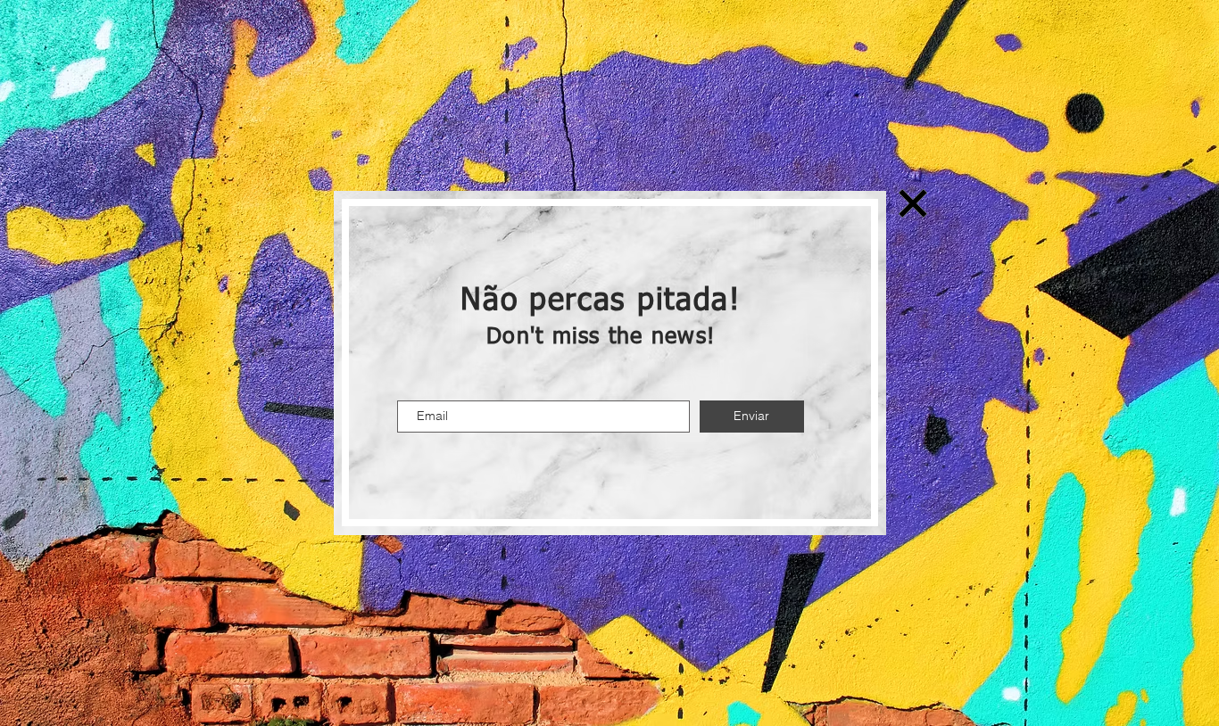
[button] (913, 203)
